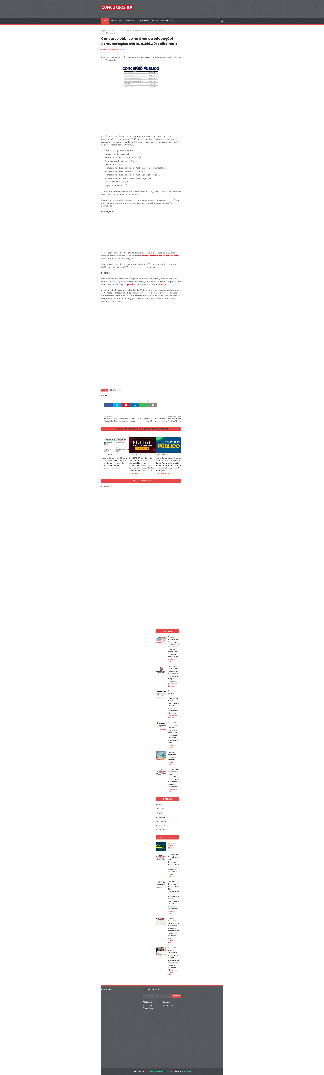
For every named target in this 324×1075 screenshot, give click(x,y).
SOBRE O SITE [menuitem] (116, 21)
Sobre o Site (168, 1005)
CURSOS (160, 809)
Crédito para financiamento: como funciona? (173, 756)
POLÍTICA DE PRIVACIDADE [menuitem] (162, 21)
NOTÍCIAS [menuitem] (129, 21)
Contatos (166, 1002)
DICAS (159, 813)
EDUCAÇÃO (161, 821)
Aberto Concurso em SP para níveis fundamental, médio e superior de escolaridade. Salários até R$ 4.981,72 (115, 462)
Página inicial (106, 31)
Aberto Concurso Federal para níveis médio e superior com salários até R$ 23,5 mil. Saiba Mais (173, 928)
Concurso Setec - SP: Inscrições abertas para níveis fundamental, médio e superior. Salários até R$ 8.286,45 (173, 702)
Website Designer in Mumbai (160, 1071)
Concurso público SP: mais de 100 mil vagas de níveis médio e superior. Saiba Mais (173, 673)
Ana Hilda (106, 49)
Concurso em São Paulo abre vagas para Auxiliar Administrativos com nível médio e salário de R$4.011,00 (173, 959)
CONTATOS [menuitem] (143, 21)
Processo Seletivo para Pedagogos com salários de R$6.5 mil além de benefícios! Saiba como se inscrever (173, 647)
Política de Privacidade (148, 1006)
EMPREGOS (161, 826)
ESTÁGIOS (161, 830)
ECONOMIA (161, 817)
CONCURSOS (118, 31)
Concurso (172, 843)
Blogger (187, 1071)
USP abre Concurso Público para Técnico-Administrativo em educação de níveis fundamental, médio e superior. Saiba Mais (173, 895)
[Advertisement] (141, 111)
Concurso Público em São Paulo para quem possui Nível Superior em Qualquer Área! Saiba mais (173, 733)
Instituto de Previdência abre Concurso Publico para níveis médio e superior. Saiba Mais (173, 778)
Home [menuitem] (105, 21)
